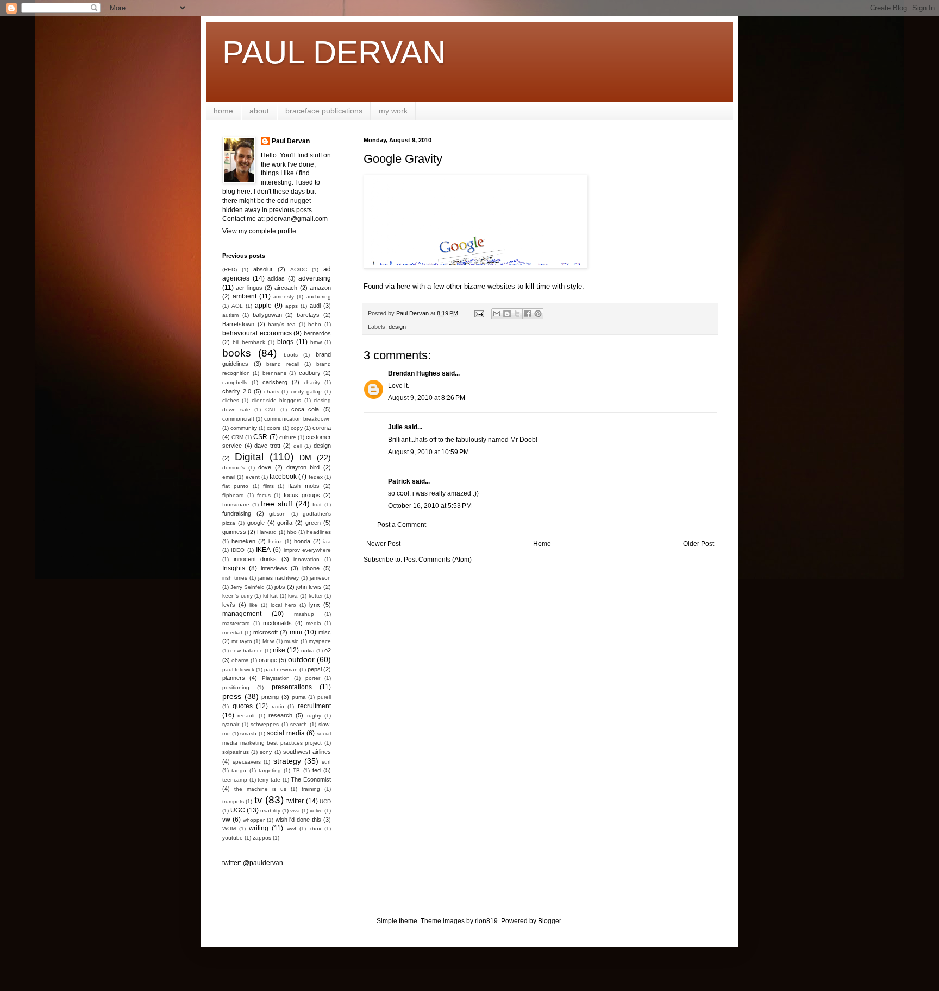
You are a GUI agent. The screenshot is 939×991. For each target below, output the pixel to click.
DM (305, 457)
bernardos (317, 333)
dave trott (267, 445)
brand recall (282, 364)
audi (315, 305)
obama (240, 660)
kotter (316, 596)
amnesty (283, 297)
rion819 (486, 921)
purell (324, 697)
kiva (293, 596)
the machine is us (260, 789)
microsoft (265, 632)
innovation (306, 559)
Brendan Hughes (414, 373)
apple (263, 305)
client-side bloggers (276, 400)
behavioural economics (257, 333)
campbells (234, 382)
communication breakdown (297, 419)
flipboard (233, 495)
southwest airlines (307, 751)
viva (295, 811)
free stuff (276, 503)
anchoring (318, 297)
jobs (279, 586)
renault (246, 716)
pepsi (315, 669)
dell (297, 446)
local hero (284, 605)
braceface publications (323, 110)
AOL (237, 306)
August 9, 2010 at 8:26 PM (426, 398)
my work (393, 110)
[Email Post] (479, 313)
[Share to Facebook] (527, 313)
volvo (316, 811)
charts (271, 392)
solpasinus (235, 752)
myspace (320, 641)
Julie (395, 427)
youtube (232, 838)
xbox (315, 828)
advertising (314, 278)
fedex (316, 477)
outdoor (301, 659)
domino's (233, 468)
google (256, 522)
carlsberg (274, 382)
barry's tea (282, 324)
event (253, 477)
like (253, 605)
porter (312, 678)
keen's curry (237, 596)
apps (291, 306)
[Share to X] (517, 313)
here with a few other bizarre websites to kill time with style (489, 286)
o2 (327, 650)
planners (233, 678)
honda (302, 541)
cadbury (310, 373)
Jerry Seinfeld (247, 587)
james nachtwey (278, 578)
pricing (270, 697)
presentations (292, 687)
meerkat (232, 633)
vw (226, 819)
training (311, 789)
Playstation (276, 678)
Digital (249, 456)
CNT (270, 409)
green (313, 522)
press (231, 696)
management (241, 614)
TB (296, 770)
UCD (325, 801)
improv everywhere (307, 550)
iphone (311, 568)
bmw (316, 342)
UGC (237, 810)
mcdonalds (277, 623)
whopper (254, 820)
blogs (285, 342)
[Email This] (496, 313)
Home (542, 544)
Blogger (549, 921)
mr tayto (241, 641)
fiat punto (235, 486)
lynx (314, 604)
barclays (308, 315)
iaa (327, 541)
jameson (320, 578)
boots (291, 355)
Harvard (267, 532)
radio (278, 706)
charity (312, 382)
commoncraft (238, 419)
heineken (243, 541)
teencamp (234, 780)
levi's (228, 604)
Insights (233, 568)
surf (326, 762)
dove (264, 467)
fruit (317, 504)
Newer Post (383, 544)
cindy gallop (306, 392)
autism (230, 315)
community (243, 428)
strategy (287, 761)
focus (264, 495)
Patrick (399, 481)
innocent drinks (255, 559)
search (298, 724)
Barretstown (238, 324)
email (228, 477)
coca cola (305, 409)
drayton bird (303, 467)
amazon (320, 287)
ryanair (230, 724)
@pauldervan (263, 863)
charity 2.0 (236, 391)
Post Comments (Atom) (438, 559)
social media (286, 733)
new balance (246, 650)
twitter (295, 801)
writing (258, 828)
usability (270, 811)
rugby (314, 716)
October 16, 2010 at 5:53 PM (430, 506)
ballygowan (267, 315)
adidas (276, 278)
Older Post (698, 544)
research (280, 715)
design (397, 326)
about (259, 110)
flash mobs (303, 485)
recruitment (314, 706)
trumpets (233, 801)
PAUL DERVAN (334, 52)
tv (258, 799)
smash (248, 733)
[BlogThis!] (507, 313)
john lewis (309, 586)
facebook (283, 476)
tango (238, 770)
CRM (237, 437)
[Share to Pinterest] (538, 313)
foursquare (235, 504)
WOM (229, 828)
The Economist (311, 779)
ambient (244, 296)
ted (316, 770)
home (223, 110)
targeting (270, 770)
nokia (308, 650)
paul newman (281, 669)
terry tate (269, 780)
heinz (275, 541)
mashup (304, 614)
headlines (318, 532)
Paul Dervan (291, 141)
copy (297, 428)
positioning (235, 687)
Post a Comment (401, 525)
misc (324, 632)
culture (287, 437)
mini (296, 632)
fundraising (236, 513)
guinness (234, 532)
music (291, 641)
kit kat (270, 596)
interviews (274, 568)
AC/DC (298, 269)
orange (268, 660)
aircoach (285, 287)
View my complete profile (259, 231)
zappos (262, 838)
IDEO (238, 550)
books (236, 353)
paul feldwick (238, 669)
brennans (274, 373)
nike (279, 650)
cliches (230, 400)
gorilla (284, 522)
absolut (262, 269)
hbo (292, 532)
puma (299, 697)
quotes (243, 706)
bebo (314, 324)
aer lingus (249, 287)
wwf (291, 828)
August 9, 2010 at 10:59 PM (428, 452)
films (268, 486)
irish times (234, 578)
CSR (260, 437)
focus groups (302, 495)
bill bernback (249, 342)
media (313, 623)
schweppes (265, 724)
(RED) (229, 269)
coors (273, 428)
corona (321, 427)
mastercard (236, 623)
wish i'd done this (299, 819)
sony (266, 752)
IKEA (263, 550)
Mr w (268, 641)
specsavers (247, 762)
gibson (277, 514)
